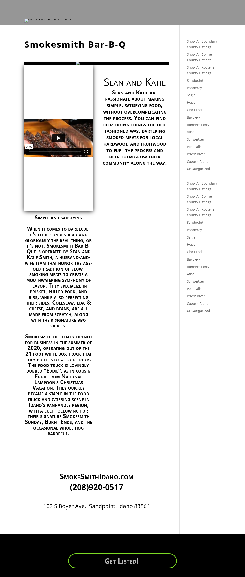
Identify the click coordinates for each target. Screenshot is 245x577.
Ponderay (194, 88)
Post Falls (194, 146)
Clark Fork (195, 110)
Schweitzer (195, 139)
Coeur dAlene (198, 161)
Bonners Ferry (198, 124)
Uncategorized (198, 168)
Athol (191, 132)
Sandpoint (195, 80)
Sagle (191, 95)
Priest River (196, 154)
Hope (191, 102)
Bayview (193, 117)
